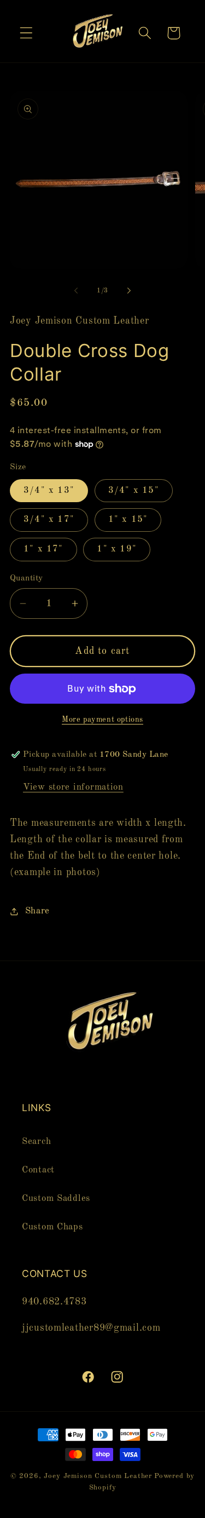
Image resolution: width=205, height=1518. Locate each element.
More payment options (102, 719)
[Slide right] (129, 291)
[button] (26, 33)
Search (36, 1141)
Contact (38, 1170)
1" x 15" (128, 519)
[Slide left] (76, 291)
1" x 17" (43, 549)
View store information (73, 787)
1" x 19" (117, 549)
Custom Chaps (52, 1227)
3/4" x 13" (49, 490)
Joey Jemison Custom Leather (98, 1476)
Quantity (26, 578)
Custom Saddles (56, 1198)
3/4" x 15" (133, 490)
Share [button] (37, 911)
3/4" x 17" (49, 519)
